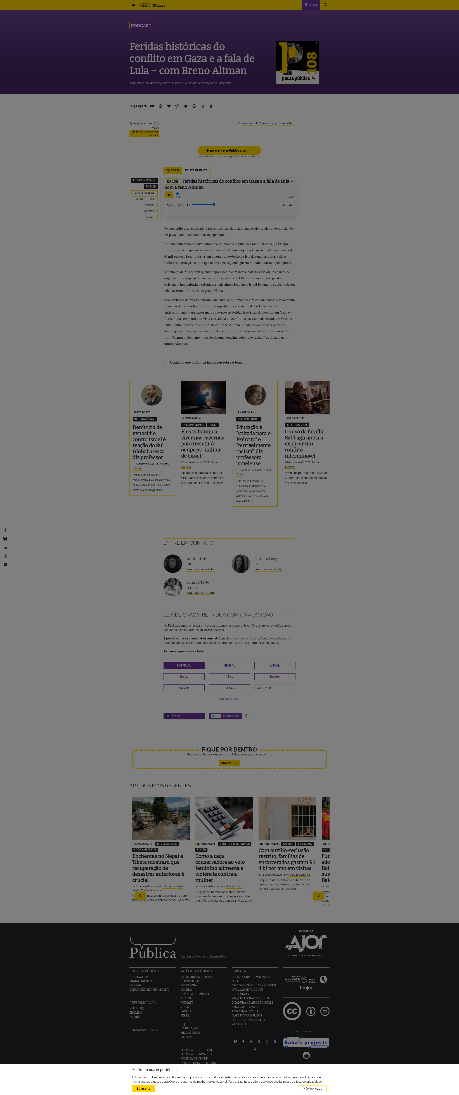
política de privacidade (307, 1081)
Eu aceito (144, 1088)
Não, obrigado (312, 1088)
